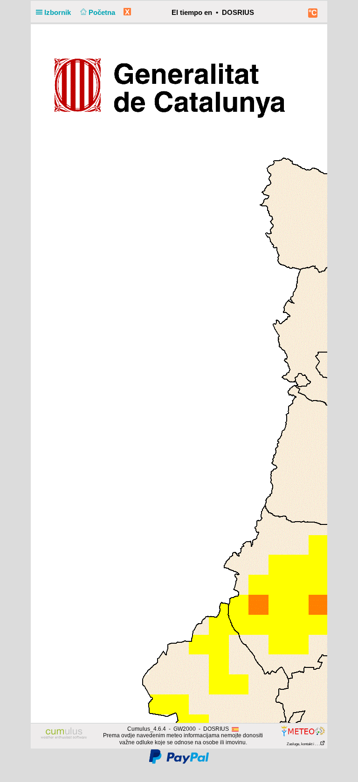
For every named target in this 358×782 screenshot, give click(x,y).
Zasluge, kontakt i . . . (303, 744)
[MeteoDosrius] (302, 730)
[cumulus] (64, 733)
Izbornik (58, 12)
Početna (103, 12)
